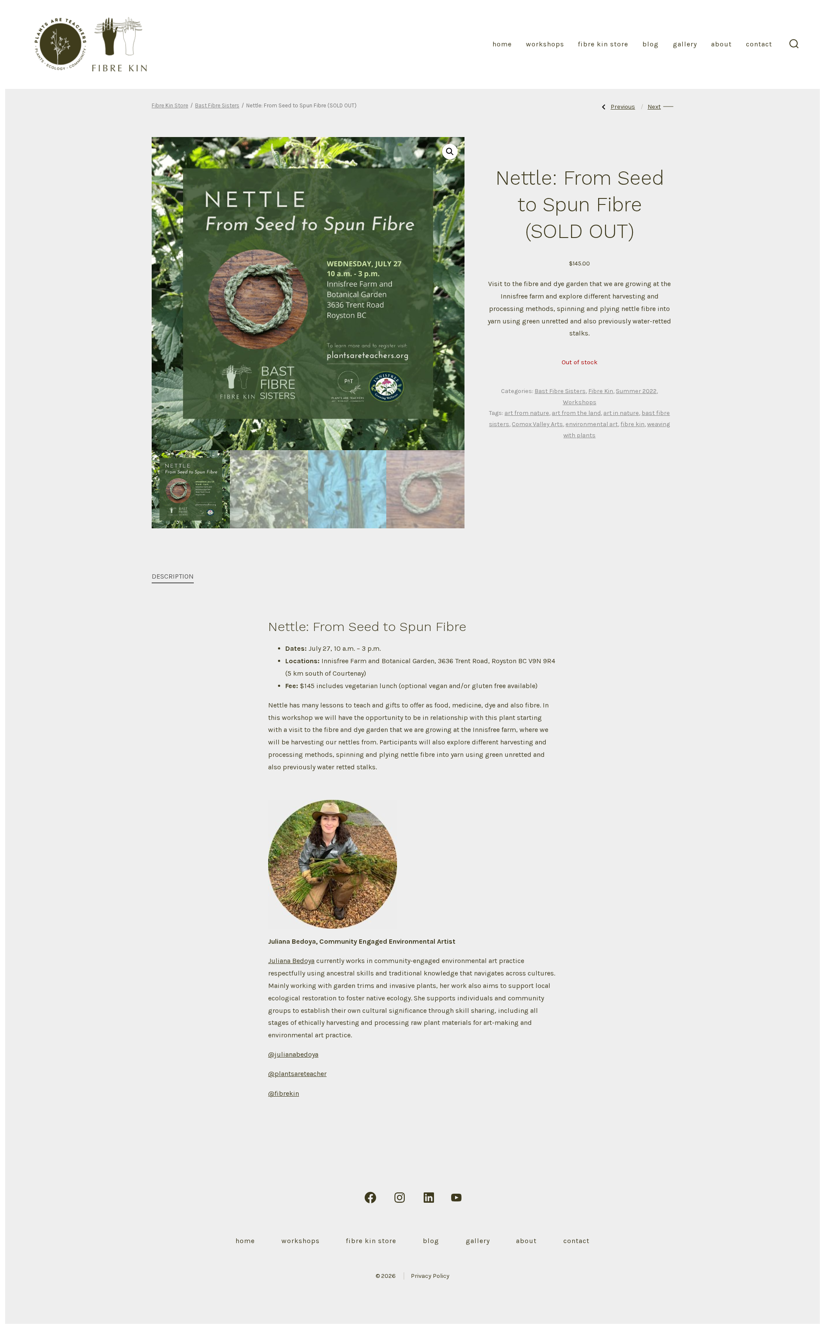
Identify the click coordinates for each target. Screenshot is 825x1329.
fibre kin (632, 424)
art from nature (526, 413)
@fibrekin (283, 1093)
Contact (759, 44)
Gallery (685, 44)
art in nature (621, 413)
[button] (450, 151)
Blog (650, 44)
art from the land (576, 413)
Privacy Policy (430, 1276)
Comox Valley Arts (537, 424)
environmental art (591, 424)
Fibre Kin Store (603, 44)
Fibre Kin (600, 391)
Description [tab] (173, 576)
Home (502, 44)
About (721, 44)
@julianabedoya (293, 1054)
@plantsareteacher (297, 1074)
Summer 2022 (636, 391)
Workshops (545, 44)
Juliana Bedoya (291, 961)
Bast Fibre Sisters (217, 105)
